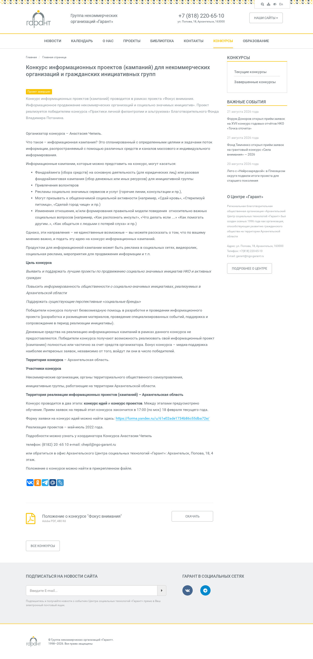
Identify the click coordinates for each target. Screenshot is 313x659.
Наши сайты (265, 18)
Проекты (131, 41)
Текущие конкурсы (250, 72)
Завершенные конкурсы (255, 82)
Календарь (82, 41)
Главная (31, 57)
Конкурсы (223, 41)
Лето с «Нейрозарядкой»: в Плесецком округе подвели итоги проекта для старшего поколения (256, 175)
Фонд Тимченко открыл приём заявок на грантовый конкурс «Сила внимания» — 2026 (255, 149)
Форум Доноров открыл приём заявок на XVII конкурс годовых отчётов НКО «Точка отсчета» (256, 123)
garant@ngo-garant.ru (250, 256)
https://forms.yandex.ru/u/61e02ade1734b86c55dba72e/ (162, 418)
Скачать (192, 516)
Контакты (193, 41)
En (281, 5)
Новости (52, 41)
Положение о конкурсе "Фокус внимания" (82, 516)
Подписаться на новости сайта (62, 576)
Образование (256, 41)
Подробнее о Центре (249, 268)
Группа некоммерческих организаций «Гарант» (82, 639)
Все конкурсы (43, 546)
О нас (108, 41)
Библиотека (162, 41)
